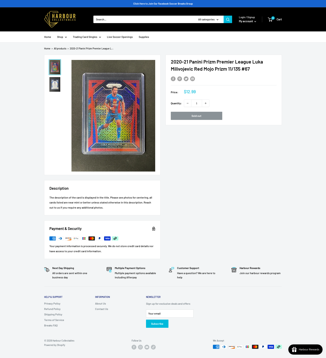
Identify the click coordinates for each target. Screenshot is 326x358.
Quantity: (176, 103)
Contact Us (101, 308)
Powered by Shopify (54, 345)
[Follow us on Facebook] (134, 347)
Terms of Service (54, 319)
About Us (100, 303)
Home (47, 36)
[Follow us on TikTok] (153, 347)
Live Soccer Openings (120, 36)
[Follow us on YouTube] (146, 347)
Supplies (144, 36)
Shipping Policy (53, 314)
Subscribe (157, 323)
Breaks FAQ (51, 325)
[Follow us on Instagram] (140, 347)
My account (246, 21)
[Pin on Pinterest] (179, 78)
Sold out (196, 115)
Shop (60, 36)
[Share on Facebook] (173, 78)
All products (60, 48)
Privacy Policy (52, 303)
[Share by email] (192, 78)
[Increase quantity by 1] (205, 103)
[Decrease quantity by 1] (187, 103)
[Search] (228, 19)
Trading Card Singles (85, 36)
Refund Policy (52, 308)
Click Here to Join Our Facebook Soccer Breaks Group (163, 3)
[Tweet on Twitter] (186, 78)
